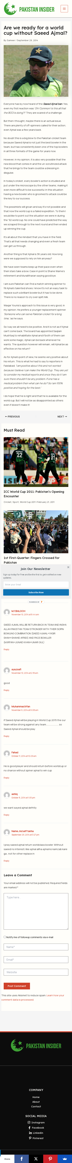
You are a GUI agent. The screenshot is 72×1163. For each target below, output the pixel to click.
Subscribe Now (36, 592)
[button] (36, 569)
